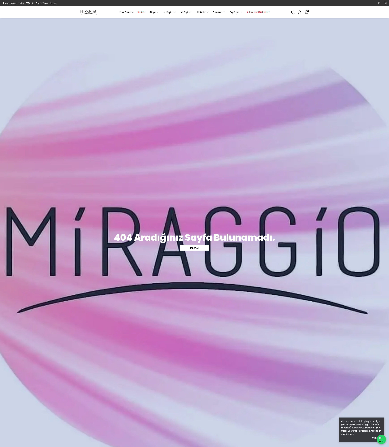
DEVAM (194, 247)
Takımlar (217, 12)
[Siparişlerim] (300, 12)
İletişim (53, 3)
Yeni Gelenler (127, 12)
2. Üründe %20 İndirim (258, 12)
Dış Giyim (234, 12)
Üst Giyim (168, 12)
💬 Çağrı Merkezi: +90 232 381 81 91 (17, 3)
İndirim (141, 12)
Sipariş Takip (42, 3)
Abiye (153, 12)
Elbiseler (201, 12)
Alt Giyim (185, 12)
